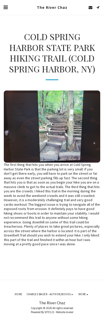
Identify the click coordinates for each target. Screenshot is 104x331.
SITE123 (49, 312)
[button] (5, 7)
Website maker (64, 312)
